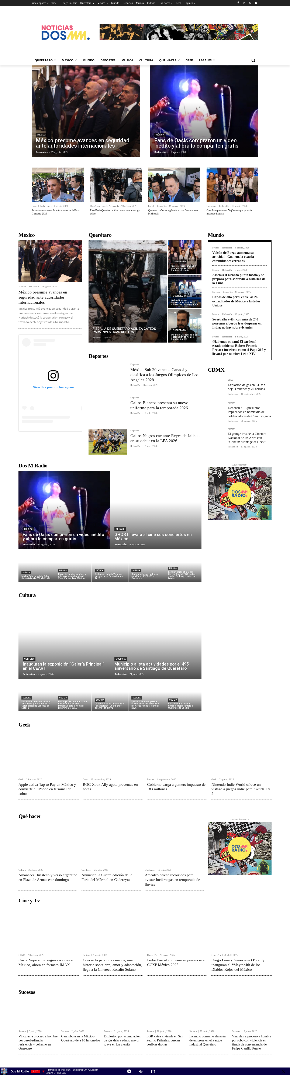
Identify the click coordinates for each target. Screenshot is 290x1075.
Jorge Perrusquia (111, 206)
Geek (21, 779)
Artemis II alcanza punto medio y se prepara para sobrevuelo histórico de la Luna (238, 279)
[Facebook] (238, 3)
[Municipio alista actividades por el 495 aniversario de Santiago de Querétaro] (155, 639)
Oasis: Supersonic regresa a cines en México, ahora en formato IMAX (46, 962)
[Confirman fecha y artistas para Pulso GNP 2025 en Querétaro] (146, 566)
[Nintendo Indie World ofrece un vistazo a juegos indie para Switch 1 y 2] (241, 752)
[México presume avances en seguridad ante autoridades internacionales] (86, 111)
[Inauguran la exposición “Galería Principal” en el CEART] (64, 639)
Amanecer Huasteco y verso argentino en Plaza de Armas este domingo (47, 877)
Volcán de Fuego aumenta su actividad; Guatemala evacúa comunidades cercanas (233, 256)
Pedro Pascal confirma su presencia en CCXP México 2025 (176, 962)
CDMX (231, 403)
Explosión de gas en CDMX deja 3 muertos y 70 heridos (247, 387)
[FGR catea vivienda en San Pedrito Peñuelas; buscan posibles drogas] (166, 1012)
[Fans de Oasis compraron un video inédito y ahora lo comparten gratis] (204, 111)
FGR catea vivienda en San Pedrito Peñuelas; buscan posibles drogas (164, 1040)
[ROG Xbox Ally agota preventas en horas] (113, 752)
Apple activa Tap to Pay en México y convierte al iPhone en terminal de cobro (47, 789)
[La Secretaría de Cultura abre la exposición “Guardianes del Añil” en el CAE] (110, 695)
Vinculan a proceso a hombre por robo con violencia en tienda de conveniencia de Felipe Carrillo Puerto (251, 1042)
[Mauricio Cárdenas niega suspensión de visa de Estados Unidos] (184, 326)
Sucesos (22, 1031)
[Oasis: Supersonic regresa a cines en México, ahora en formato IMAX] (48, 928)
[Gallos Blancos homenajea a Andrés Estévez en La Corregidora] (184, 291)
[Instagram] (244, 3)
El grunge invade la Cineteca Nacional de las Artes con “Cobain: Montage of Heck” (247, 438)
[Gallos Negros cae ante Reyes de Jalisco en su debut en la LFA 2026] (108, 442)
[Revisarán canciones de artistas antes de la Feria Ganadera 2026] (58, 185)
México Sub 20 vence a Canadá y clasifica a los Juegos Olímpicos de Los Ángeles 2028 (164, 374)
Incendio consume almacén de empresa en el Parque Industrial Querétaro (207, 1040)
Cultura (29, 659)
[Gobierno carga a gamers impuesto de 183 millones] (177, 752)
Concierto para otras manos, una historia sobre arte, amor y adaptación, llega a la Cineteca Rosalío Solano (112, 964)
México (41, 135)
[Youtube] (255, 3)
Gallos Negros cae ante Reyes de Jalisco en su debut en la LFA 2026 (165, 438)
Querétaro (95, 206)
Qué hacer (87, 870)
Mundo (216, 248)
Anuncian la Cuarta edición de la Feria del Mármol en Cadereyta (107, 877)
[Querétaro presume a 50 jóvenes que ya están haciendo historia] (233, 185)
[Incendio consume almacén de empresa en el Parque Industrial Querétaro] (209, 1012)
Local (34, 206)
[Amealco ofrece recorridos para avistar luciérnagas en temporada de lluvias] (174, 843)
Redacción (45, 206)
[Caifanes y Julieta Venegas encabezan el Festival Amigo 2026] (110, 566)
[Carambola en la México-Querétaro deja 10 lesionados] (81, 1012)
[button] (253, 60)
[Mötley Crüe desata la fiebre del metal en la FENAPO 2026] (36, 566)
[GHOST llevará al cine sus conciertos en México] (155, 510)
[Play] (129, 1071)
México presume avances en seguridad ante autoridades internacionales (42, 297)
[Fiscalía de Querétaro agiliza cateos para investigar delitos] (116, 185)
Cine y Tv (152, 955)
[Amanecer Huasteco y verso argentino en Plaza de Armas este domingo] (47, 843)
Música (160, 135)
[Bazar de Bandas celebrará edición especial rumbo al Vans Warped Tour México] (73, 566)
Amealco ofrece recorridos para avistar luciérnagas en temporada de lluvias (172, 879)
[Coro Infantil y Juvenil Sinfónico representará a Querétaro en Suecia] (183, 695)
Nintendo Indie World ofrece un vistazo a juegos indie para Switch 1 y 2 (240, 789)
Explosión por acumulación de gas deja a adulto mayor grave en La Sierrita (122, 1040)
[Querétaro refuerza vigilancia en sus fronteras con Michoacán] (174, 185)
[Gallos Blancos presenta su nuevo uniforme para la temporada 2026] (108, 409)
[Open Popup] (153, 1071)
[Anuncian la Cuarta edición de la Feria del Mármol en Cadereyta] (111, 843)
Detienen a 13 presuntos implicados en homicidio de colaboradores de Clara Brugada (249, 412)
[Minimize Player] (283, 1071)
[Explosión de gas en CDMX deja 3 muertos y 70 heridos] (216, 387)
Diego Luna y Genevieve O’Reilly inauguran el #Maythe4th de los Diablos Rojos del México (238, 964)
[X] (250, 3)
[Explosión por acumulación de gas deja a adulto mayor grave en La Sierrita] (123, 1012)
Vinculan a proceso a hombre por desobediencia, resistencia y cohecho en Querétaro (38, 1042)
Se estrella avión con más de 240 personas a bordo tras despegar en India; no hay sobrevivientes (237, 323)
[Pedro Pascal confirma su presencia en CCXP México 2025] (177, 928)
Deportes (134, 364)
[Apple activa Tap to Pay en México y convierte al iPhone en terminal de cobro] (48, 752)
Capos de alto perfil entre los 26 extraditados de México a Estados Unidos (236, 301)
